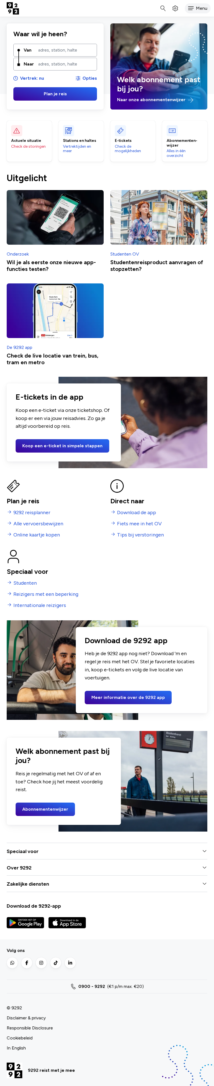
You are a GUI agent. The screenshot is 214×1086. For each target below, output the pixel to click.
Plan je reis (55, 93)
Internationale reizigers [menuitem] (39, 605)
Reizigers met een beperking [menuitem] (45, 594)
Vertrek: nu (32, 78)
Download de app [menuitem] (136, 513)
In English (16, 1048)
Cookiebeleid (20, 1038)
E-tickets (123, 141)
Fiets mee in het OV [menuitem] (139, 524)
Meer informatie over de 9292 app (128, 697)
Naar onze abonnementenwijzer (152, 99)
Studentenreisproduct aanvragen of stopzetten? (156, 265)
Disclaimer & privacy (26, 1018)
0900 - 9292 (91, 986)
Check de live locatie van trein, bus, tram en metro (52, 359)
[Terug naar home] (13, 8)
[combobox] (65, 50)
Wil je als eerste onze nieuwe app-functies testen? (51, 265)
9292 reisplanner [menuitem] (31, 513)
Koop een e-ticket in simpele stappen (62, 445)
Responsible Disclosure (30, 1028)
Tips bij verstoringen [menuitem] (140, 535)
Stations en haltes (79, 141)
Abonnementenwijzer (45, 809)
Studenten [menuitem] (25, 583)
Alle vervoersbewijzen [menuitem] (38, 524)
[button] (198, 8)
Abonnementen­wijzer (182, 143)
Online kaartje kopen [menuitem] (36, 535)
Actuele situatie (26, 141)
